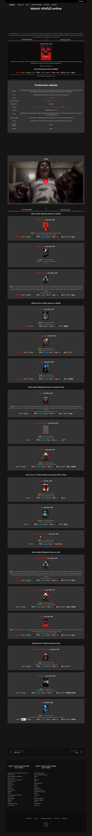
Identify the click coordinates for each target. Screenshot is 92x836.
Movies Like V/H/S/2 (65, 39)
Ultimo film (10, 800)
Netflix (21, 4)
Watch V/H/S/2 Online (27, 39)
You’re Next (41, 449)
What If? (9, 801)
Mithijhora (36, 779)
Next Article (74, 750)
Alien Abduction (38, 107)
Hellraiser (41, 362)
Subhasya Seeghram (38, 800)
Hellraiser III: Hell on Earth (41, 649)
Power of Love (11, 796)
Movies (47, 4)
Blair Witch (41, 220)
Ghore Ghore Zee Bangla (39, 791)
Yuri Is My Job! (37, 803)
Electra (35, 786)
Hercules (17, 752)
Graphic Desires (11, 774)
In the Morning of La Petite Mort (15, 795)
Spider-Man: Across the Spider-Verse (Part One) (18, 773)
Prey (41, 481)
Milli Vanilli (10, 783)
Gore (56, 107)
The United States (53, 101)
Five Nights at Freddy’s (12, 803)
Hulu (27, 4)
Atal (35, 781)
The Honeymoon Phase (41, 534)
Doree (35, 801)
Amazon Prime (36, 4)
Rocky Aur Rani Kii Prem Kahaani (15, 776)
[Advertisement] (46, 21)
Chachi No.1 (37, 805)
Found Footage (50, 107)
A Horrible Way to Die (41, 423)
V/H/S (41, 393)
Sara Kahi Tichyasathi (39, 798)
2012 (76, 752)
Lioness (36, 776)
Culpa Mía (10, 791)
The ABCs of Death (41, 273)
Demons (45, 107)
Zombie (66, 107)
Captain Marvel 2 (11, 778)
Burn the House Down (39, 773)
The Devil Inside (41, 336)
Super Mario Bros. (11, 781)
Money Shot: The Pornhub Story (15, 779)
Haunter (41, 309)
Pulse (41, 507)
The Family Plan (11, 805)
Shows (54, 4)
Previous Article (18, 750)
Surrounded (10, 788)
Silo (35, 778)
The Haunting (41, 676)
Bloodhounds (37, 788)
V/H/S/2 (41, 616)
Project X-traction (11, 790)
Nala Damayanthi (38, 783)
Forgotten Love (11, 785)
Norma (9, 793)
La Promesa (37, 795)
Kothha (35, 793)
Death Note (40, 246)
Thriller (23, 33)
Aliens (41, 702)
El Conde (9, 786)
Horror (19, 33)
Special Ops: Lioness (38, 790)
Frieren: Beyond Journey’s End (40, 774)
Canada (46, 101)
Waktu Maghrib (11, 798)
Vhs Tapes (60, 107)
